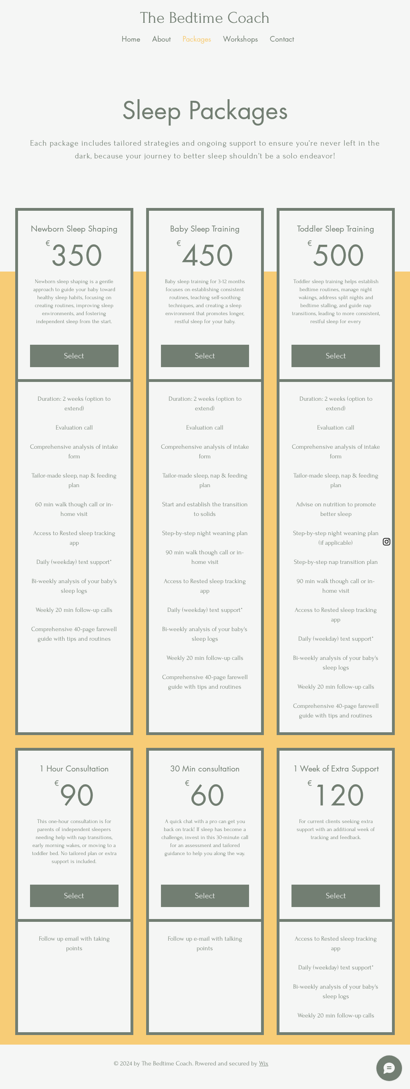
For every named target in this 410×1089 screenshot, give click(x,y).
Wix (263, 1063)
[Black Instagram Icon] (387, 542)
